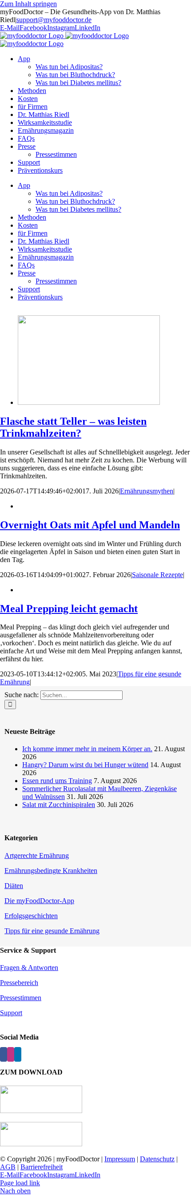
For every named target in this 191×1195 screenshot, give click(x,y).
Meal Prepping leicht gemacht (69, 608)
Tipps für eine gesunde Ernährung (51, 931)
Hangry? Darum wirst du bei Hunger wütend (85, 764)
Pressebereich (19, 982)
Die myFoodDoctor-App (39, 900)
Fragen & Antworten (29, 967)
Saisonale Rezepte (157, 574)
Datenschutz (157, 1159)
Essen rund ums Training (57, 780)
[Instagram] (10, 1054)
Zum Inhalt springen (28, 4)
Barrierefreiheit (41, 1167)
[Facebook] (3, 1054)
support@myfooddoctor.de (54, 19)
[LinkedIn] (17, 1054)
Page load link (20, 1183)
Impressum (119, 1159)
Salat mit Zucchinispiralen (58, 804)
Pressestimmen (20, 997)
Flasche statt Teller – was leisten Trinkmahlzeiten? (73, 427)
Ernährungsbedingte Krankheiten (50, 870)
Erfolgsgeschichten (31, 916)
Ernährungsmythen (146, 491)
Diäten (13, 885)
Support (11, 1013)
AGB (8, 1167)
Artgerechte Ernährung (36, 855)
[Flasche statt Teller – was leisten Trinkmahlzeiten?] (89, 402)
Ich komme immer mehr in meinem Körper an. (87, 749)
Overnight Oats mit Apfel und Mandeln (90, 525)
